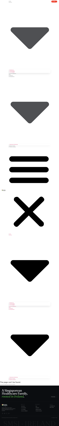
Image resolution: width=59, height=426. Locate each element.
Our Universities (12, 303)
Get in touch (53, 396)
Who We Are (12, 302)
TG (8, 413)
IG (2, 413)
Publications (11, 75)
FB (4, 413)
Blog (9, 74)
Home (10, 1)
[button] (28, 190)
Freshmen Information (12, 379)
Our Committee (12, 72)
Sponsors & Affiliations (12, 73)
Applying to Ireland (12, 378)
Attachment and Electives (14, 144)
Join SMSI (54, 1)
